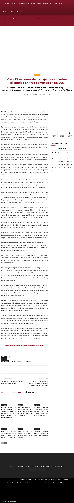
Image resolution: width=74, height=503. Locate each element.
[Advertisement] (37, 54)
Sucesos (39, 4)
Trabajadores (27, 361)
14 (65, 161)
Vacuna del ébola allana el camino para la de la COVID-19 (12, 382)
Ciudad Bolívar (30, 4)
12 (59, 161)
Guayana (14, 4)
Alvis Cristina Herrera (31, 94)
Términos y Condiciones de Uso (27, 479)
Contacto (62, 18)
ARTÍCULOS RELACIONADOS (12, 392)
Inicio (2, 71)
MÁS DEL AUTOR (30, 392)
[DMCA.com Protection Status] (15, 498)
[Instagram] (64, 23)
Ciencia (12, 11)
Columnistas (53, 4)
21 (65, 164)
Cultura (18, 11)
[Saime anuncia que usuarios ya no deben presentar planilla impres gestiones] (25, 425)
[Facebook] (61, 23)
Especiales (22, 4)
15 (68, 161)
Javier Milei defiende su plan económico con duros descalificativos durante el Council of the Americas (25, 411)
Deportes (45, 4)
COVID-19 (12, 361)
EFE (9, 356)
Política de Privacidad (44, 479)
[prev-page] (2, 443)
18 (55, 164)
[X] (67, 23)
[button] (69, 4)
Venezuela (8, 4)
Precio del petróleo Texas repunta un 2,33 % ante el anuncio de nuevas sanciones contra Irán (8, 435)
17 (52, 164)
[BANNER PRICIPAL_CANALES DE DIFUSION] (37, 33)
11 (55, 161)
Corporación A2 (57, 483)
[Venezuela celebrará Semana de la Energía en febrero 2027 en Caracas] (41, 425)
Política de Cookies (56, 479)
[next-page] (5, 443)
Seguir (62, 132)
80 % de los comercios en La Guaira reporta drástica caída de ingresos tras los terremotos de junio (41, 411)
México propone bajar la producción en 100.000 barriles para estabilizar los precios (38, 383)
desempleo (19, 361)
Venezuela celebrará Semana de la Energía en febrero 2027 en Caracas (41, 433)
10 (52, 161)
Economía (5, 11)
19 (59, 164)
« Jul (52, 173)
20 (62, 164)
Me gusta (54, 132)
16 (71, 161)
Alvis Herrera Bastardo (13, 359)
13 (62, 161)
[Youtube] (70, 23)
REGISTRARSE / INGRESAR (42, 18)
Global (61, 4)
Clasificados (53, 18)
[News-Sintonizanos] (62, 126)
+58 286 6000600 (11, 501)
